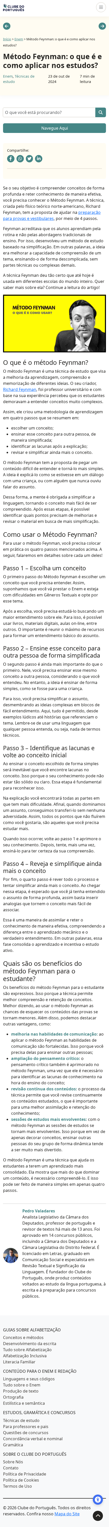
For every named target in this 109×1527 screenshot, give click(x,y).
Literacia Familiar (19, 1362)
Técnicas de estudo (21, 1420)
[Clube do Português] (13, 7)
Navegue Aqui (54, 128)
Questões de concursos (25, 1432)
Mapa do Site (67, 1514)
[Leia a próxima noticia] (102, 26)
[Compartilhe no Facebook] (10, 158)
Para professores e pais (25, 1426)
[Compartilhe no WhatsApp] (20, 158)
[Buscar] (100, 112)
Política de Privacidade (24, 1474)
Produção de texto (21, 1391)
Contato (11, 1468)
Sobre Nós (13, 1462)
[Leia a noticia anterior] (6, 26)
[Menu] (101, 7)
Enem (18, 39)
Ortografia (13, 1397)
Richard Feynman (19, 389)
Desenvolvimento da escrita (29, 1343)
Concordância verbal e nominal (33, 1438)
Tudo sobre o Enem (21, 1385)
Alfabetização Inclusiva (25, 1356)
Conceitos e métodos (23, 1337)
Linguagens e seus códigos (29, 1379)
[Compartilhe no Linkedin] (38, 158)
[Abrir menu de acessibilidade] (98, 1500)
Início (7, 39)
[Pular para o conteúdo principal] (98, 1516)
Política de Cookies (21, 1480)
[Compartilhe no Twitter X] (29, 158)
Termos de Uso (17, 1486)
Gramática (13, 1444)
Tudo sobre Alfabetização (27, 1349)
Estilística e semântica (24, 1403)
